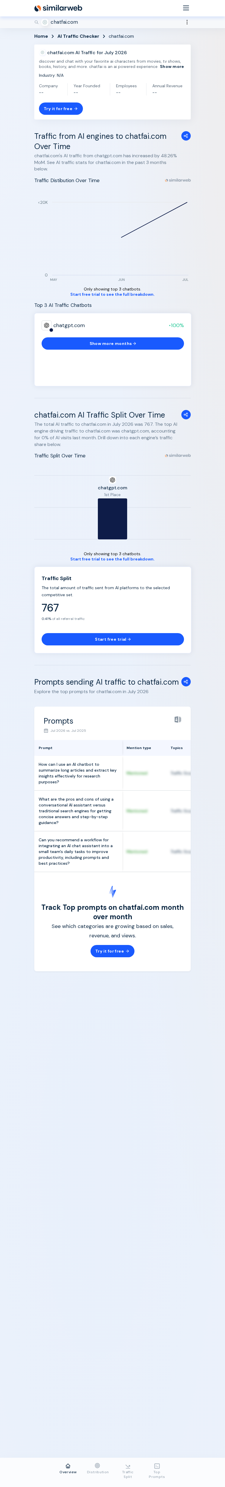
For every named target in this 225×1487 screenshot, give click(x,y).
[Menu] (186, 8)
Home (41, 36)
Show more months (111, 343)
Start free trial (111, 639)
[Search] (112, 22)
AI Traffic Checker (78, 36)
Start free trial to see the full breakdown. (112, 294)
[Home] (58, 8)
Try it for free (58, 108)
